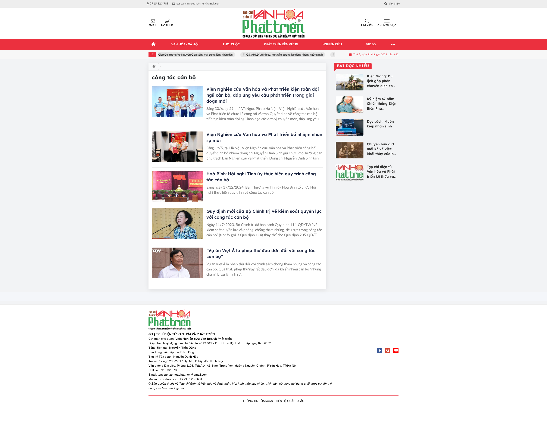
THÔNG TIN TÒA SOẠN (258, 401)
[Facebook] (379, 350)
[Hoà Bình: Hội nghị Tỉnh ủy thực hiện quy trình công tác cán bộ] (177, 186)
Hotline (167, 25)
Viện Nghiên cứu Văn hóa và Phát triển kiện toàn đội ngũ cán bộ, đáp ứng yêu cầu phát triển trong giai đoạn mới (262, 95)
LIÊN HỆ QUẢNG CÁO (290, 401)
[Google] (387, 350)
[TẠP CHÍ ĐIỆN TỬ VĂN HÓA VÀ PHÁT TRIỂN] (273, 23)
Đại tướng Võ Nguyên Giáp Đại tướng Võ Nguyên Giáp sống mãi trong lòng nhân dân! (181, 54)
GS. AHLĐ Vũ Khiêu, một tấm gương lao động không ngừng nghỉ (283, 54)
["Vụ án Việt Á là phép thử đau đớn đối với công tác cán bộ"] (177, 263)
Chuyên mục (387, 25)
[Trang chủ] (154, 44)
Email (153, 25)
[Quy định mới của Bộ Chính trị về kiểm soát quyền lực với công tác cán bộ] (177, 223)
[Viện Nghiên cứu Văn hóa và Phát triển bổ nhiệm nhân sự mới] (177, 146)
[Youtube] (395, 350)
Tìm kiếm (367, 25)
